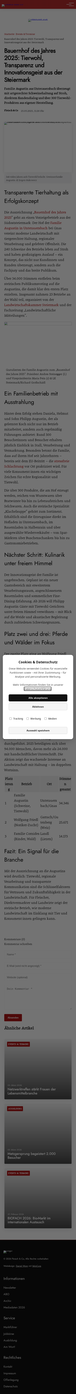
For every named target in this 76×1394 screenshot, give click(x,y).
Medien (52, 718)
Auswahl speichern (38, 730)
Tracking (18, 718)
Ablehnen (38, 706)
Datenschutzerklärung (37, 688)
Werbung (35, 718)
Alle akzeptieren (38, 697)
